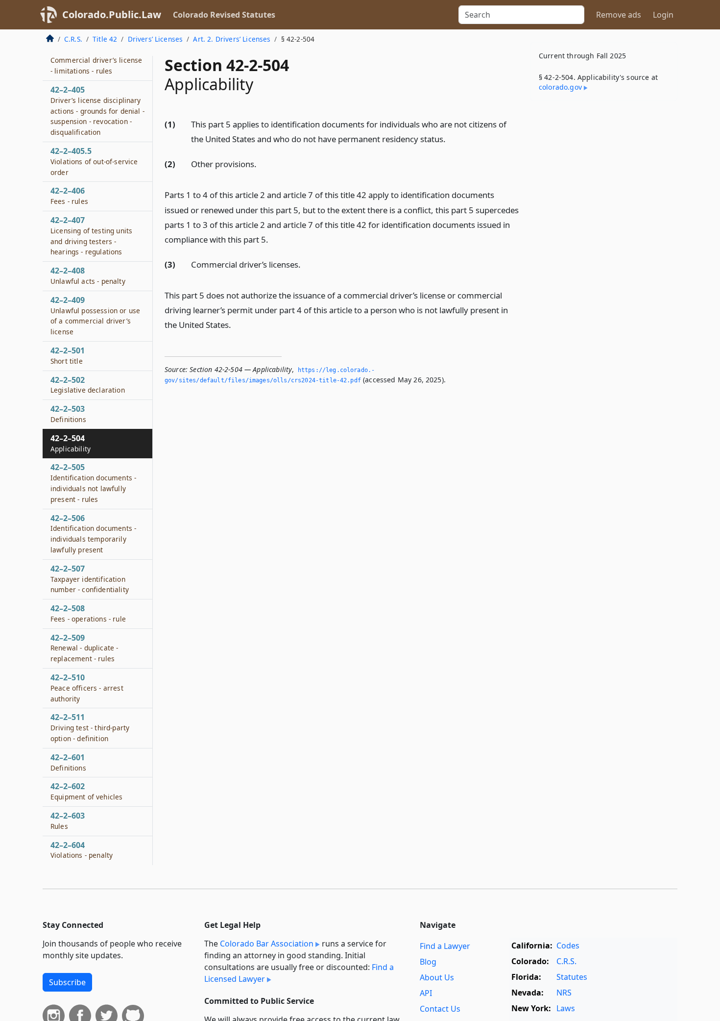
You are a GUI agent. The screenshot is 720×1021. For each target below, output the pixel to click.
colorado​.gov (560, 87)
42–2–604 (81, 850)
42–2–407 (91, 235)
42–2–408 (87, 275)
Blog (428, 961)
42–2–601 (68, 762)
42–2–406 (69, 195)
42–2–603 (67, 820)
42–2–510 (86, 687)
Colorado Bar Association (266, 943)
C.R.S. (73, 39)
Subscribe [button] (67, 982)
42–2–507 (89, 579)
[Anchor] (451, 138)
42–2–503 (68, 413)
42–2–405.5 (94, 161)
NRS (564, 992)
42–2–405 (97, 110)
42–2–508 (88, 613)
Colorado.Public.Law (111, 14)
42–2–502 (87, 384)
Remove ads (618, 14)
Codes (567, 945)
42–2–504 (70, 443)
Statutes (571, 976)
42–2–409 (95, 315)
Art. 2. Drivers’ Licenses (231, 39)
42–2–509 (84, 648)
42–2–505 (93, 482)
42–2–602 (86, 791)
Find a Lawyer (445, 946)
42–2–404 (96, 60)
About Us (437, 977)
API (426, 993)
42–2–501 (67, 355)
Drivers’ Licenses (155, 39)
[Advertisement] (603, 262)
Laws (565, 1008)
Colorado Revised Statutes (224, 14)
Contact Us (440, 1008)
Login (663, 14)
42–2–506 (93, 533)
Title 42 (105, 39)
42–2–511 (89, 727)
